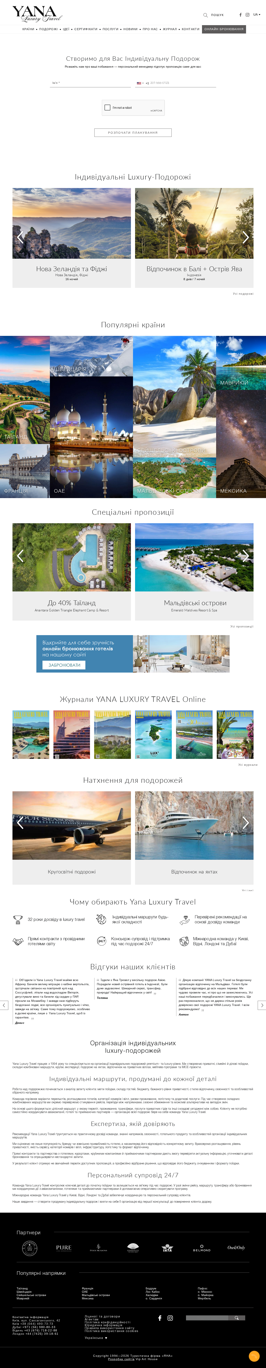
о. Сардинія (154, 1298)
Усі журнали (248, 764)
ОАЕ (59, 491)
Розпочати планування (133, 132)
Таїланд (15, 437)
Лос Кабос (153, 1291)
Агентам (92, 1319)
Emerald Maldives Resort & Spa (194, 610)
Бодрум (151, 1288)
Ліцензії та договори (102, 1316)
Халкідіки (152, 1295)
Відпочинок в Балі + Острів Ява (194, 269)
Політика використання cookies (112, 1331)
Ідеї (66, 29)
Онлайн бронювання (224, 29)
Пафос (202, 1288)
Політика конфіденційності (108, 1322)
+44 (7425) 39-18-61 (42, 1333)
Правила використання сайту (109, 1328)
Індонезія (194, 275)
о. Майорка (205, 1295)
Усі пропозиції (242, 626)
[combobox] (142, 83)
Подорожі (48, 29)
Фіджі (83, 275)
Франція (16, 491)
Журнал (170, 29)
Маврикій (234, 383)
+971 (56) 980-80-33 (38, 1327)
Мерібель (204, 1298)
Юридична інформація (104, 1325)
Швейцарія (70, 369)
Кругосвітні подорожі (72, 872)
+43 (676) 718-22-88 (40, 1330)
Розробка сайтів (121, 1359)
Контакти (191, 29)
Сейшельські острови (171, 451)
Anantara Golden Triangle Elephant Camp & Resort (72, 610)
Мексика (233, 491)
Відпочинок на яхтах (194, 872)
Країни (28, 29)
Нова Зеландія (66, 275)
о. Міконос (205, 1291)
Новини (130, 29)
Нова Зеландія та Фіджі (71, 269)
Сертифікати (85, 29)
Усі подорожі (243, 293)
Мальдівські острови (170, 491)
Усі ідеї (248, 890)
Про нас (150, 29)
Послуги (111, 29)
